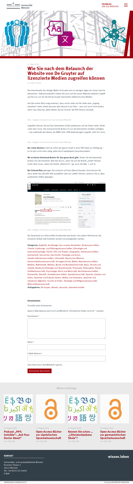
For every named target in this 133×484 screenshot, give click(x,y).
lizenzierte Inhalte (76, 287)
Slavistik (42, 274)
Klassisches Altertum (74, 258)
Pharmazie (77, 268)
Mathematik (41, 265)
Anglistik (42, 245)
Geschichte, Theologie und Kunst (65, 255)
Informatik (59, 258)
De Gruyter (45, 287)
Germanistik (33, 255)
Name (31, 342)
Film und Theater (61, 252)
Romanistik (33, 274)
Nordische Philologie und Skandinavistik (53, 268)
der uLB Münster (110, 7)
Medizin (50, 265)
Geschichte (44, 255)
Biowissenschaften (90, 245)
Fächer (49, 252)
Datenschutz (20, 482)
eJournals (63, 287)
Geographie (74, 252)
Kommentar (33, 316)
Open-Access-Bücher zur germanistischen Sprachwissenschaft (113, 435)
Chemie (31, 249)
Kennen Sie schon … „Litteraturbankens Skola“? (80, 435)
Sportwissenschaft (76, 274)
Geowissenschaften (89, 252)
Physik (98, 268)
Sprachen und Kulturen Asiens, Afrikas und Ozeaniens (58, 278)
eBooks (54, 287)
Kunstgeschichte (63, 262)
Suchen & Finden (54, 281)
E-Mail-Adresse (35, 354)
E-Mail (6, 474)
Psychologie (51, 271)
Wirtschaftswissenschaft (38, 284)
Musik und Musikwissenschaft (69, 265)
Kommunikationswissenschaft (41, 262)
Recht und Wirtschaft (67, 271)
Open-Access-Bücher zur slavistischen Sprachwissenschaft (49, 435)
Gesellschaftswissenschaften (41, 258)
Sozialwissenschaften (57, 274)
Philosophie (88, 268)
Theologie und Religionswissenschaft (80, 281)
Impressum (9, 482)
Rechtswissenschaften (88, 271)
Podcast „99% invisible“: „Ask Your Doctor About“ (16, 435)
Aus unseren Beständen (70, 245)
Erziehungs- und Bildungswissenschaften (53, 249)
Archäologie (53, 245)
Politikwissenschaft (36, 271)
